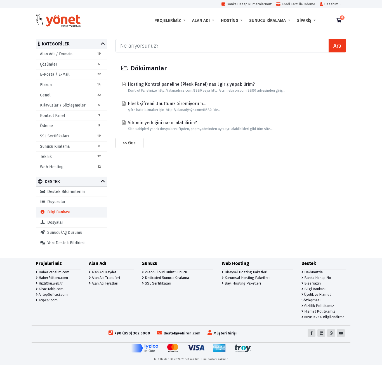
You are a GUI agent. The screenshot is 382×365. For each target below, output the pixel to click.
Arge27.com (48, 300)
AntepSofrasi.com (53, 294)
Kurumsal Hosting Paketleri (247, 278)
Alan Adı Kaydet (103, 272)
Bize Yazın (312, 283)
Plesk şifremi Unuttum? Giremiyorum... (174, 106)
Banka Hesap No (317, 278)
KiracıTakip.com (50, 289)
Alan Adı (201, 20)
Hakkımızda (313, 272)
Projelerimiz (168, 20)
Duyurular (55, 201)
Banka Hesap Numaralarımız (248, 4)
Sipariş (304, 20)
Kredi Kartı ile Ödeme (297, 4)
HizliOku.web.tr (50, 283)
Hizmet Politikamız (319, 311)
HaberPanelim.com (53, 272)
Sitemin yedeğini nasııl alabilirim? (200, 125)
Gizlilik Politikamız (318, 306)
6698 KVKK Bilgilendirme (324, 317)
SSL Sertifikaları (157, 283)
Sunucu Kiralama (268, 20)
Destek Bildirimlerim (65, 191)
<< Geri (129, 142)
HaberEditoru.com (53, 278)
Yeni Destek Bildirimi (64, 243)
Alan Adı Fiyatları (104, 283)
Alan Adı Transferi (105, 278)
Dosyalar (54, 222)
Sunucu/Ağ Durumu (63, 232)
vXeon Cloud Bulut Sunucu (165, 272)
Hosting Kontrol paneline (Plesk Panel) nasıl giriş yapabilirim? (206, 87)
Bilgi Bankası (57, 212)
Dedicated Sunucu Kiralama (166, 278)
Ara (337, 45)
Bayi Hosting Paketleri (242, 283)
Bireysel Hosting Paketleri (245, 272)
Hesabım (331, 4)
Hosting (230, 20)
